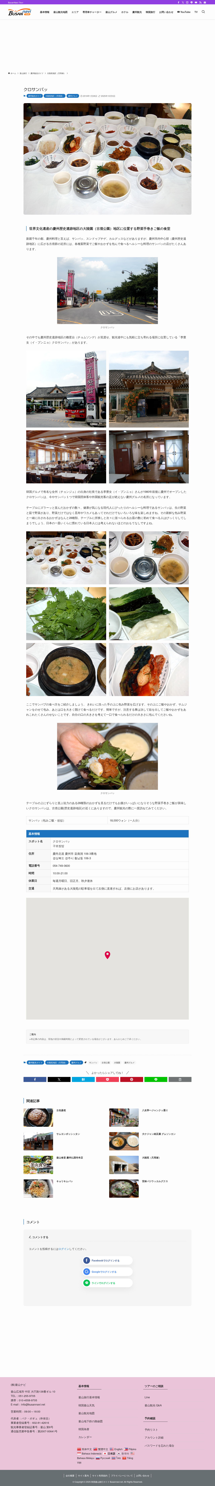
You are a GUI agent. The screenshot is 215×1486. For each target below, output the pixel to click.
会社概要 (70, 1475)
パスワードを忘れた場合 (159, 1445)
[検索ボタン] (203, 11)
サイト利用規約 (100, 1475)
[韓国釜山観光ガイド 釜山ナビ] (19, 12)
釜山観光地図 (86, 1413)
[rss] (200, 2)
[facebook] (178, 2)
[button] (35, 1079)
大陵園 (117, 1062)
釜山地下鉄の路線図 (90, 1421)
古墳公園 (106, 1062)
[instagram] (187, 2)
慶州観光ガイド (34, 95)
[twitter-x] (183, 2)
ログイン (63, 1249)
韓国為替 (83, 1429)
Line (147, 1397)
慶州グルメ (72, 95)
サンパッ (93, 1062)
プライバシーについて (122, 1475)
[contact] (205, 2)
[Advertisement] (107, 44)
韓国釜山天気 (86, 1405)
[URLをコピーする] (180, 1079)
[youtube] (196, 2)
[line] (191, 2)
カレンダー (85, 1437)
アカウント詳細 (154, 1437)
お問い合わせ (142, 1475)
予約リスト (151, 1429)
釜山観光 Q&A (153, 1405)
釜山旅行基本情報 (89, 1397)
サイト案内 (83, 1475)
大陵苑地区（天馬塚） (54, 95)
